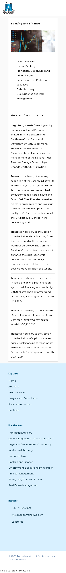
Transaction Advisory (20, 432)
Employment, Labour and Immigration (30, 467)
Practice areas (16, 392)
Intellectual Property (20, 450)
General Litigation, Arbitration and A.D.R (31, 438)
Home (12, 380)
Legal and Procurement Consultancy (30, 444)
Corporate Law (17, 456)
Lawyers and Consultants (22, 398)
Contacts (13, 409)
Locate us (17, 521)
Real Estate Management (23, 485)
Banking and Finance (20, 461)
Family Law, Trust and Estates (25, 479)
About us (13, 386)
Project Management (21, 473)
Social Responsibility (20, 404)
